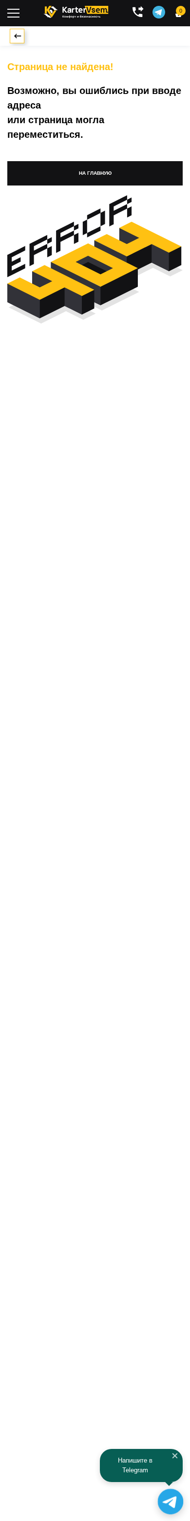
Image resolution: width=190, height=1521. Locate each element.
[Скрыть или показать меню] (13, 13)
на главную (95, 173)
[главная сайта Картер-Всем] (76, 11)
